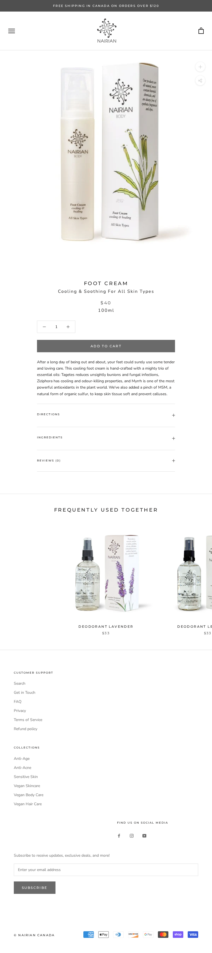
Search (19, 683)
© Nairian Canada (34, 935)
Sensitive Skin (26, 776)
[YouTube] (144, 835)
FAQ (18, 701)
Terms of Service (28, 719)
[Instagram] (132, 835)
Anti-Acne (22, 767)
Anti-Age (22, 758)
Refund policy (25, 728)
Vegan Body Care (28, 795)
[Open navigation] (11, 31)
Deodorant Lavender (105, 626)
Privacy (20, 710)
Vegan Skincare (27, 785)
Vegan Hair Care (28, 804)
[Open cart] (201, 31)
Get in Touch (24, 692)
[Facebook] (119, 835)
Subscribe (34, 888)
